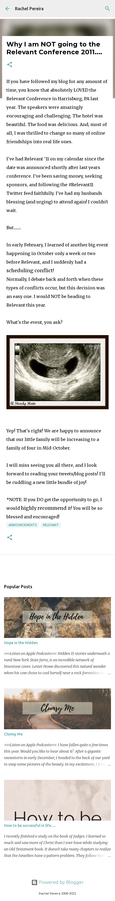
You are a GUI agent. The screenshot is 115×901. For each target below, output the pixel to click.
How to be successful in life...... (30, 825)
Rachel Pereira (29, 8)
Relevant (51, 525)
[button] (9, 65)
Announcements (23, 525)
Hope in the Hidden (21, 643)
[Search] (107, 8)
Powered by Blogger (61, 882)
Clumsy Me (13, 734)
